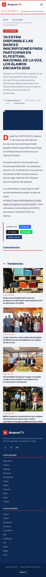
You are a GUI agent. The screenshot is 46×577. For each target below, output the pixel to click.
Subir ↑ (23, 572)
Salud (5, 493)
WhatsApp (26, 232)
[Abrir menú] (41, 4)
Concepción (7, 522)
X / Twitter (12, 232)
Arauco (6, 514)
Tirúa (5, 555)
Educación (7, 473)
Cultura (6, 465)
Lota (4, 543)
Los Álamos (10, 31)
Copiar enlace (14, 237)
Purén (5, 547)
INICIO (5, 20)
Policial (5, 481)
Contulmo (7, 526)
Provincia (6, 489)
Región (5, 551)
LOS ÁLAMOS (17, 20)
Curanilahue (8, 530)
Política (6, 485)
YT (17, 448)
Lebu (5, 534)
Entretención (8, 477)
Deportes (6, 469)
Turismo (6, 501)
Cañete (6, 518)
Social (5, 497)
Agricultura (7, 461)
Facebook (25, 227)
